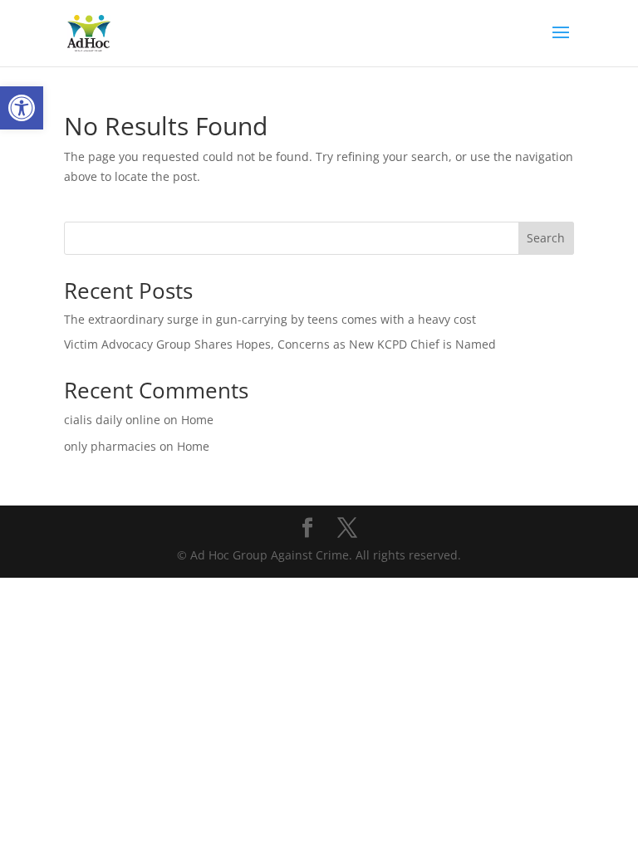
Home (197, 419)
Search (546, 238)
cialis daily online (112, 419)
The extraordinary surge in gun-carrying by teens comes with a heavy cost (270, 319)
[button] (21, 107)
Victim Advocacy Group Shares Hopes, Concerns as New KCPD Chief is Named (280, 344)
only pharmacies (110, 446)
